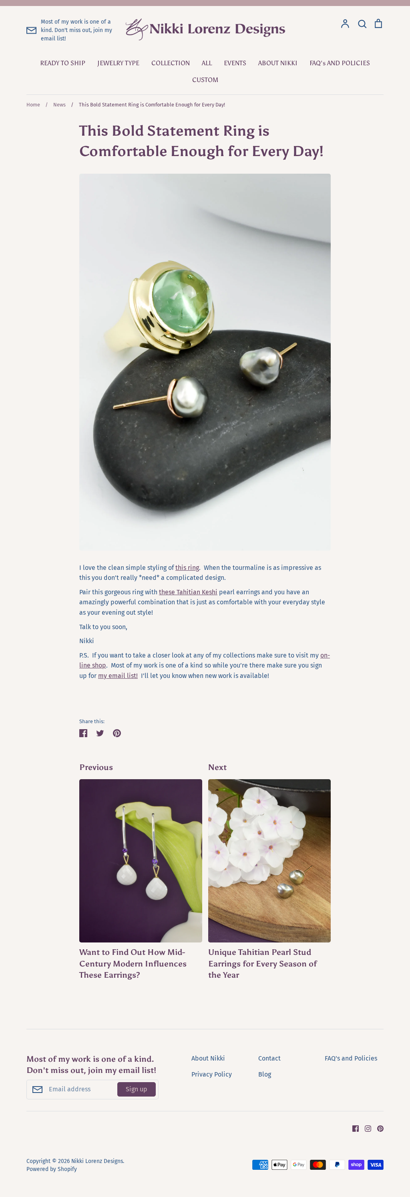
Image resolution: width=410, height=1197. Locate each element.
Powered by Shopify (51, 1169)
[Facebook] (352, 1128)
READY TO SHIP (62, 63)
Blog (264, 1074)
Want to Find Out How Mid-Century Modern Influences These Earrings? (133, 963)
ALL (207, 63)
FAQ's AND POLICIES (340, 63)
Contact (269, 1058)
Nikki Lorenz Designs (97, 1161)
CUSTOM (205, 80)
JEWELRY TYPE (118, 63)
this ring (187, 567)
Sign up (136, 1089)
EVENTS (235, 63)
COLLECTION (170, 63)
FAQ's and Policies (351, 1058)
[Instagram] (365, 1128)
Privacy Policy (211, 1074)
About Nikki (208, 1058)
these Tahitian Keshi (188, 592)
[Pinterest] (377, 1128)
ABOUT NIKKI (277, 63)
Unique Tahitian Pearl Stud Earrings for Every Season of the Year (262, 963)
